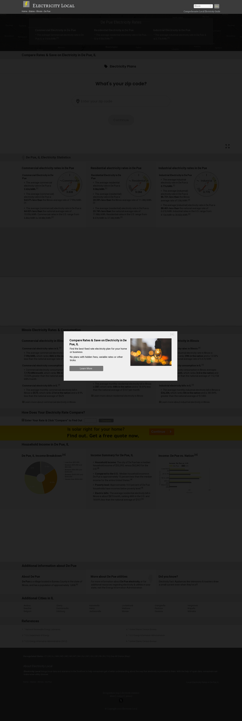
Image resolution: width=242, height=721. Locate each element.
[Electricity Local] (27, 5)
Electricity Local (53, 5)
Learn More (86, 368)
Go (216, 6)
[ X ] (172, 334)
